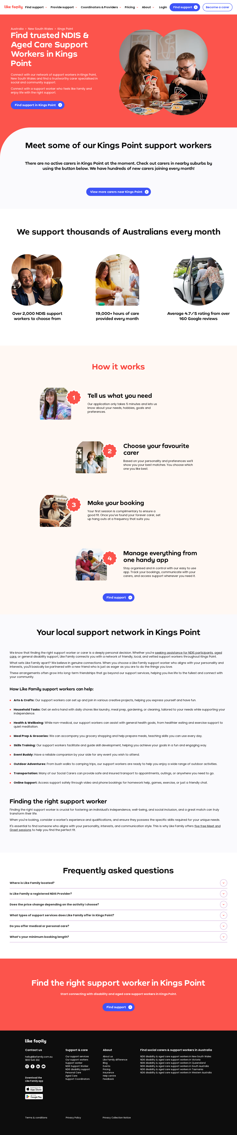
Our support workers (76, 1059)
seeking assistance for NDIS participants (184, 653)
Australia (17, 28)
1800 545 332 (32, 1060)
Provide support (62, 7)
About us (108, 1056)
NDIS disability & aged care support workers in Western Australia (176, 1072)
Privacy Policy (73, 1117)
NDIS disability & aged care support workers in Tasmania (171, 1069)
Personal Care (73, 1072)
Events (106, 1066)
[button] (118, 883)
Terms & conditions (36, 1117)
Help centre (109, 1075)
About (146, 7)
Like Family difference (115, 1059)
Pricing (130, 7)
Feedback (108, 1079)
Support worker (73, 1062)
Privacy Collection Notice (117, 1117)
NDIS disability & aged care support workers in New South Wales (175, 1056)
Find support (34, 7)
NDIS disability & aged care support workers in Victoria (170, 1059)
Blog (105, 1062)
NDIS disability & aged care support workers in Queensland (173, 1062)
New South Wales (40, 28)
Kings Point (65, 28)
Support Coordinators (77, 1079)
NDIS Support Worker (76, 1066)
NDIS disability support (77, 1069)
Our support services (77, 1056)
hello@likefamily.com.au (39, 1056)
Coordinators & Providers (99, 7)
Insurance (108, 1072)
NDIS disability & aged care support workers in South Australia (174, 1066)
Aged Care (71, 1075)
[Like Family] (14, 7)
